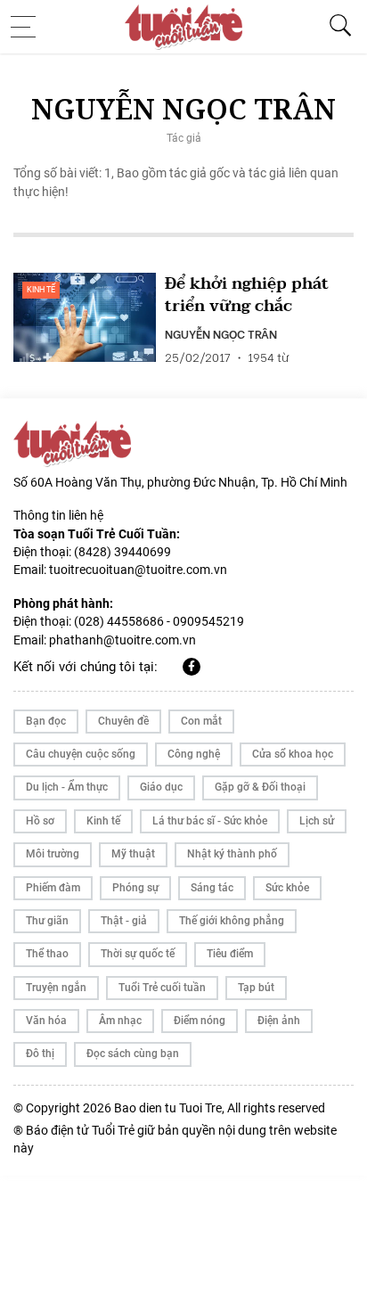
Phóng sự (135, 888)
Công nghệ (193, 754)
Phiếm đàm (53, 888)
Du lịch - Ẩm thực (67, 787)
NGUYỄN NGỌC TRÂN (221, 333)
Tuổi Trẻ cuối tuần (162, 987)
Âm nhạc (120, 1020)
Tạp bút (256, 987)
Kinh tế (41, 289)
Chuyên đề (123, 721)
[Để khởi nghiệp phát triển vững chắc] (84, 317)
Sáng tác (212, 888)
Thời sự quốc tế (138, 953)
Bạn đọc (46, 721)
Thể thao (47, 953)
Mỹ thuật (133, 854)
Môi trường (52, 854)
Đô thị (40, 1053)
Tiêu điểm (230, 953)
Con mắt (201, 721)
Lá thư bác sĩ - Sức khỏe (209, 821)
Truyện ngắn (56, 987)
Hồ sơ (40, 821)
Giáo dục (161, 787)
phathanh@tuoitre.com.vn (122, 640)
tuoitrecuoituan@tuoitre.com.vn (138, 569)
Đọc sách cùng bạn (132, 1053)
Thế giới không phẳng (231, 921)
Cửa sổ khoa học (292, 754)
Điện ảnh (278, 1020)
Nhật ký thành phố (232, 854)
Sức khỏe (287, 888)
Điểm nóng (199, 1020)
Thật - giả (124, 921)
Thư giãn (47, 921)
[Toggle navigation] (28, 27)
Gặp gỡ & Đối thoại (260, 787)
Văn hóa (46, 1020)
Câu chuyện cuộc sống (80, 754)
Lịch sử (316, 821)
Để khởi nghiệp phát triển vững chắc (247, 295)
